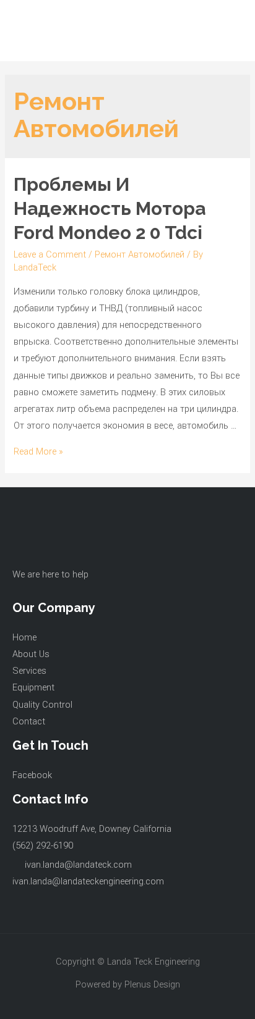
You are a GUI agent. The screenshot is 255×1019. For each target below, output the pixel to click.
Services (29, 670)
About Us (31, 654)
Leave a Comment (50, 254)
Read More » (38, 451)
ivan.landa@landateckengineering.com (88, 881)
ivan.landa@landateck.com (78, 864)
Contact (28, 721)
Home (24, 637)
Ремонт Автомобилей (139, 254)
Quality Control (42, 704)
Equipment (33, 687)
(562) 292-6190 (42, 845)
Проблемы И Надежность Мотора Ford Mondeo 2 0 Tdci (109, 208)
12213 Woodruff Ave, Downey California (91, 828)
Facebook (32, 775)
